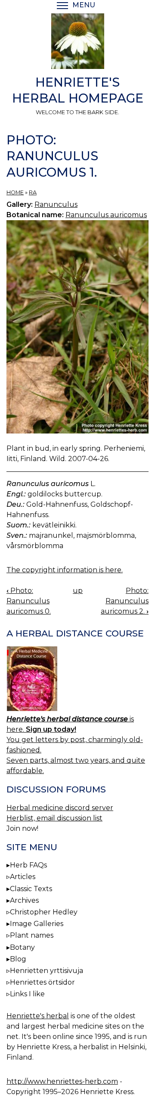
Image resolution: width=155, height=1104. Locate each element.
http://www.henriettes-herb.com (62, 1081)
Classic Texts (31, 889)
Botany (22, 947)
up (78, 590)
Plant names (31, 935)
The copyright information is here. (64, 570)
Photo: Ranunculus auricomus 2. (125, 600)
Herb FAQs (28, 865)
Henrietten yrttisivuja (46, 971)
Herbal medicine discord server (59, 808)
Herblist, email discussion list (54, 818)
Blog (18, 959)
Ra (33, 192)
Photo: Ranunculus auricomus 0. (28, 600)
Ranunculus (56, 204)
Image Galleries (36, 924)
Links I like (27, 994)
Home (15, 192)
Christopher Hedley (44, 912)
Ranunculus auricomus (106, 215)
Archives (24, 900)
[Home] (77, 42)
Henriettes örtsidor (42, 982)
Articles (22, 877)
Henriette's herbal (37, 1016)
